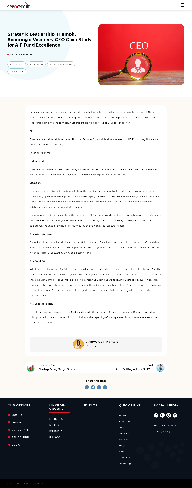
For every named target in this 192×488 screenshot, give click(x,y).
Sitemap (124, 451)
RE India (56, 418)
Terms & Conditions (165, 425)
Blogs (122, 445)
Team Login (126, 463)
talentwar (17, 71)
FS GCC (54, 437)
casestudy (16, 64)
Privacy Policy (162, 431)
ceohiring (36, 64)
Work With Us (127, 439)
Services (124, 433)
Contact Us (125, 457)
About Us (124, 421)
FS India (56, 431)
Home (122, 415)
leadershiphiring (61, 64)
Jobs (121, 427)
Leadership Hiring (22, 54)
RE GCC (54, 425)
